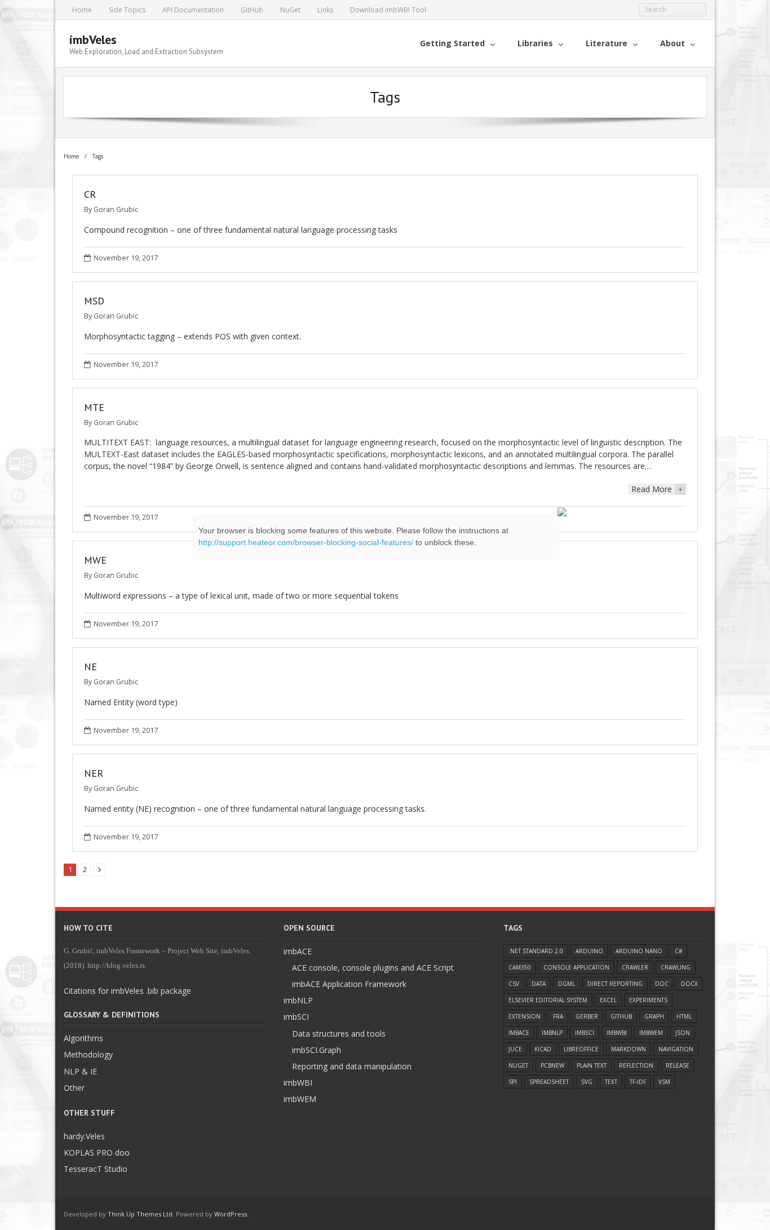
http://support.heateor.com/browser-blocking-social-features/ (305, 542)
